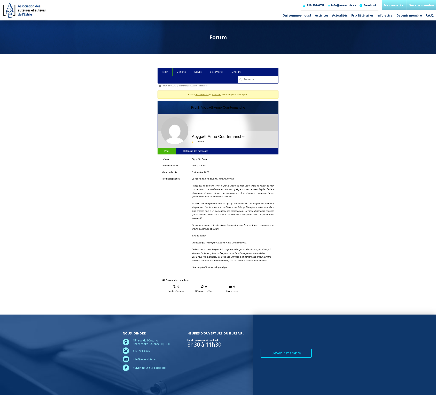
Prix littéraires (362, 15)
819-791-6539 (315, 5)
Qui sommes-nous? (297, 15)
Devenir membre (409, 15)
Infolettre (385, 15)
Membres (181, 72)
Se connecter (216, 72)
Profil (166, 151)
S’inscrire (236, 72)
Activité (198, 72)
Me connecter (394, 5)
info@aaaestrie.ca (343, 5)
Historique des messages (195, 151)
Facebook (370, 5)
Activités (321, 15)
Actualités (340, 15)
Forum (165, 72)
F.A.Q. (429, 15)
